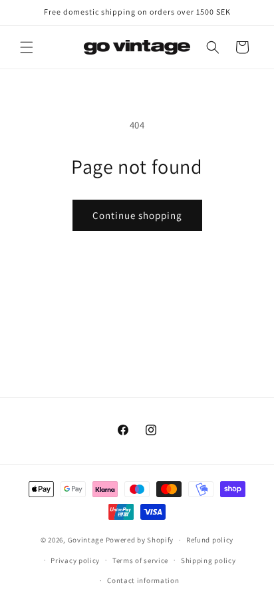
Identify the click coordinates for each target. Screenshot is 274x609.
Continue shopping (137, 215)
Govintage (86, 539)
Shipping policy (208, 560)
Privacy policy (75, 560)
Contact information (143, 580)
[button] (26, 47)
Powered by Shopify (140, 539)
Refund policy (209, 539)
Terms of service (140, 560)
